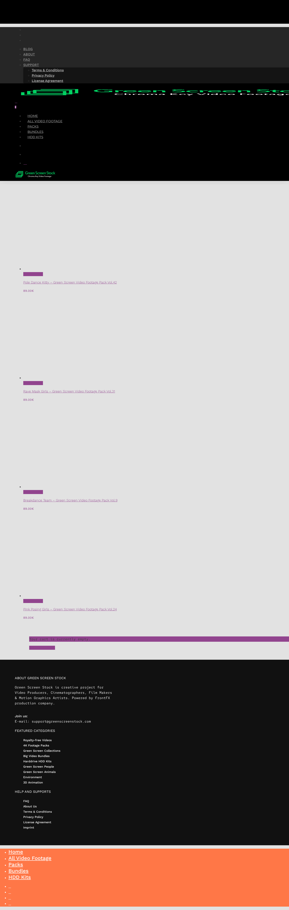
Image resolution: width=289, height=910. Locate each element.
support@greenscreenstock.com (61, 721)
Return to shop (42, 648)
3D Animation (33, 782)
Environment (32, 777)
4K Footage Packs (36, 745)
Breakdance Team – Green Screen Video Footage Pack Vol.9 (70, 500)
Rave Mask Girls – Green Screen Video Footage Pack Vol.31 (69, 391)
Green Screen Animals (39, 772)
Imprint (28, 827)
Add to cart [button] (33, 274)
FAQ (26, 801)
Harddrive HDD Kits (37, 761)
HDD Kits (19, 877)
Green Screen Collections (41, 750)
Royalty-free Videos (37, 740)
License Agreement (37, 822)
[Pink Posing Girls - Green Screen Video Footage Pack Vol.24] (99, 595)
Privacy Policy (33, 817)
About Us (30, 806)
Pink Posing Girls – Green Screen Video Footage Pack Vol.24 (70, 609)
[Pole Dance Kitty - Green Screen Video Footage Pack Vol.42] (99, 269)
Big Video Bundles (36, 756)
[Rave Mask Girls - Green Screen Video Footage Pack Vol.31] (99, 378)
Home (15, 852)
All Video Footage (29, 858)
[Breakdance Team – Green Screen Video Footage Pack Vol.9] (99, 487)
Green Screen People (38, 766)
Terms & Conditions (37, 811)
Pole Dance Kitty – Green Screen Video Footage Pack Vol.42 (70, 282)
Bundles (18, 871)
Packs (15, 864)
